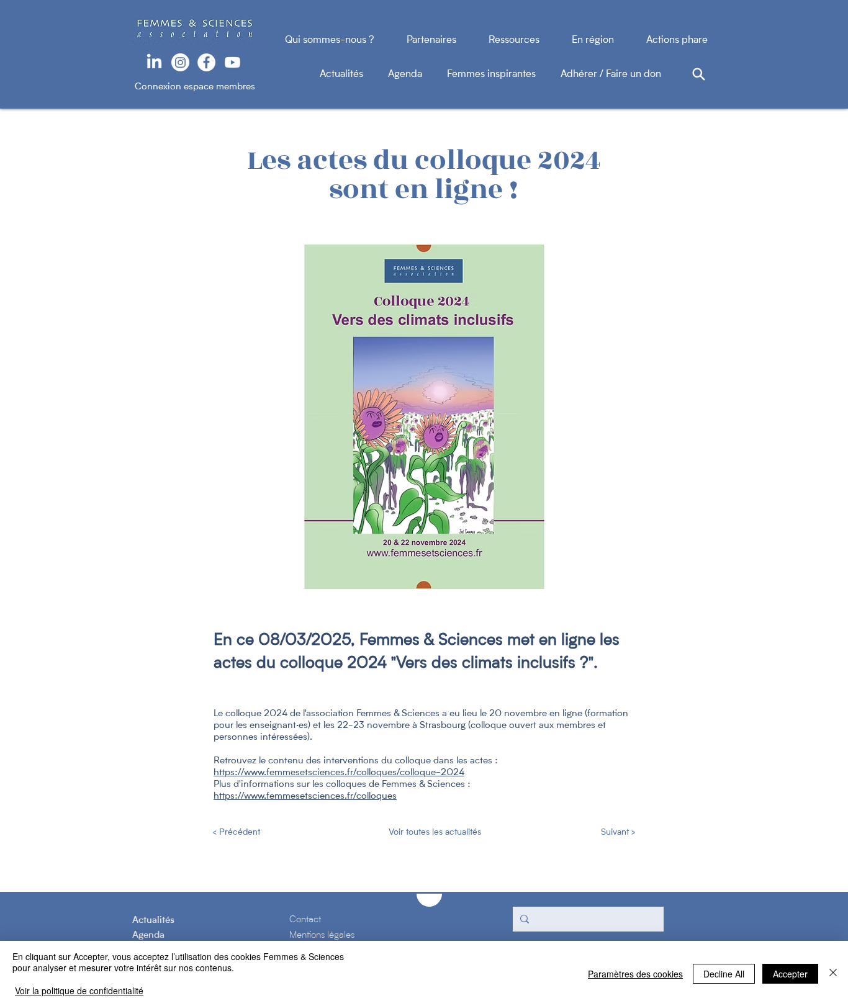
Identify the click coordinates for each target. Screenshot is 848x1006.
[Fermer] (833, 973)
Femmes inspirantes (504, 74)
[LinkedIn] (154, 62)
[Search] (698, 74)
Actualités (354, 74)
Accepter (790, 974)
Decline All (723, 974)
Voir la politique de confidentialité (79, 990)
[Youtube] (232, 62)
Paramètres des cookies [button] (635, 974)
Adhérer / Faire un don (611, 74)
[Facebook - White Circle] (206, 62)
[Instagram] (180, 62)
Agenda (417, 74)
